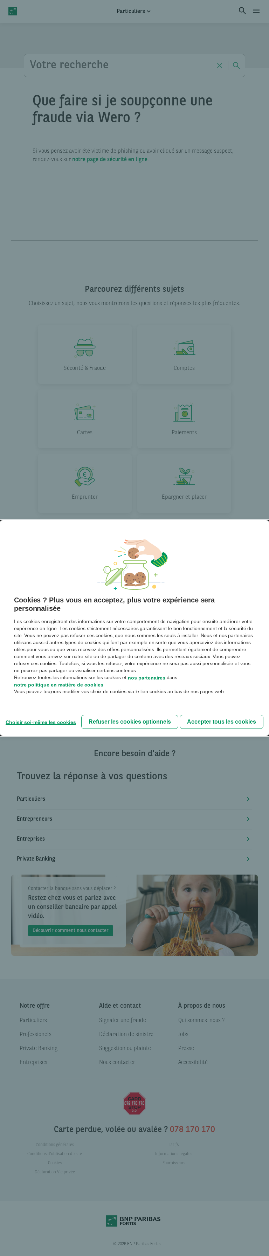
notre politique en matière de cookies (58, 685)
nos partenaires (146, 678)
